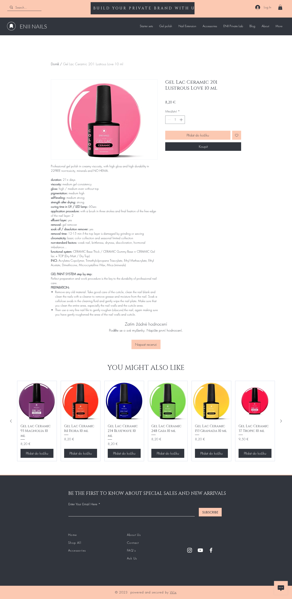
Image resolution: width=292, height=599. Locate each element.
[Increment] (181, 120)
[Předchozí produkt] (10, 421)
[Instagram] (189, 550)
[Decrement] (169, 120)
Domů (55, 64)
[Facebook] (211, 550)
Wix (173, 592)
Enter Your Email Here (82, 504)
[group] (146, 421)
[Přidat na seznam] (236, 135)
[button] (280, 7)
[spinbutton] (175, 120)
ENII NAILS (33, 26)
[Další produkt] (281, 421)
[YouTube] (200, 550)
